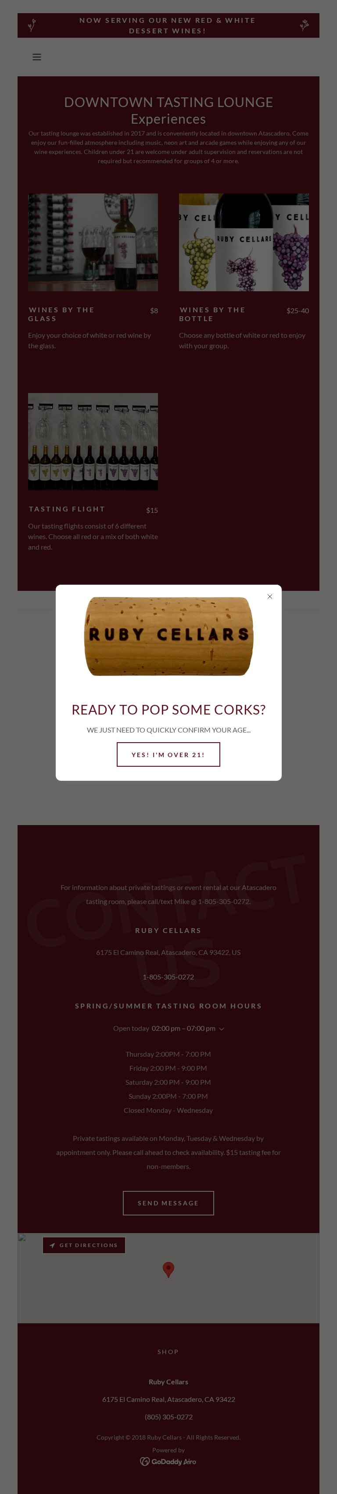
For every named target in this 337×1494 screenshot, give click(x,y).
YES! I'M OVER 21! (169, 754)
